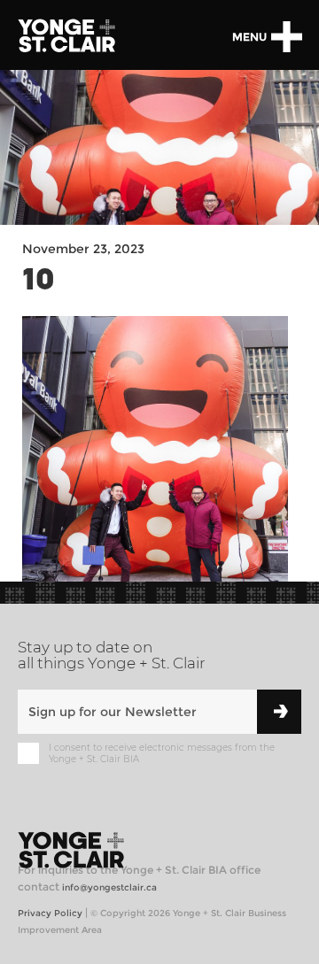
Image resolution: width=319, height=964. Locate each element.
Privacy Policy (50, 913)
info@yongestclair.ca (109, 887)
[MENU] (286, 36)
